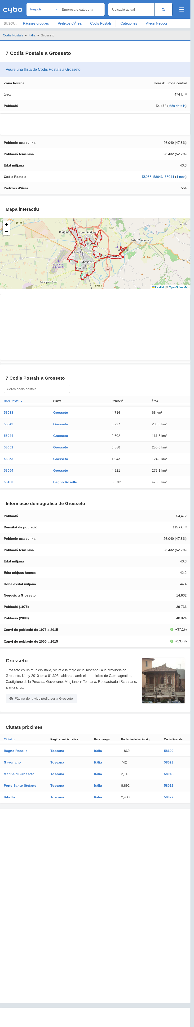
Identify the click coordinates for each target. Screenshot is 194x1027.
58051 (8, 447)
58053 (8, 459)
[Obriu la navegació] (182, 9)
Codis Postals (101, 23)
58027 (168, 797)
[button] (6, 224)
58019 (168, 785)
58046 (168, 774)
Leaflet (159, 287)
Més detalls (176, 106)
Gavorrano (12, 762)
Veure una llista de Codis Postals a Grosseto (43, 69)
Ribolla (9, 797)
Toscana (57, 751)
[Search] (163, 9)
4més (180, 177)
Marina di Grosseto (19, 774)
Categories (128, 23)
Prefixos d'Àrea (69, 23)
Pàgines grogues (36, 23)
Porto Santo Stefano (20, 785)
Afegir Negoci (156, 23)
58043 (158, 177)
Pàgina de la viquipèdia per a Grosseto (44, 698)
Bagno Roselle (65, 482)
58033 (146, 177)
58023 (168, 762)
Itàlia (31, 35)
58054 (8, 470)
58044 (169, 177)
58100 (8, 482)
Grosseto (60, 412)
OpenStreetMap (179, 287)
